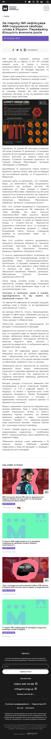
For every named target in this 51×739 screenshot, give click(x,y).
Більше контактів (24, 694)
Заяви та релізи (8, 504)
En (3, 2)
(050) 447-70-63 (24, 684)
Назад (6, 16)
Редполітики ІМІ (39, 704)
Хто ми (20, 708)
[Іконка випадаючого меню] (46, 8)
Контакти (30, 708)
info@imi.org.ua (23, 689)
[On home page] (7, 8)
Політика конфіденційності (17, 704)
